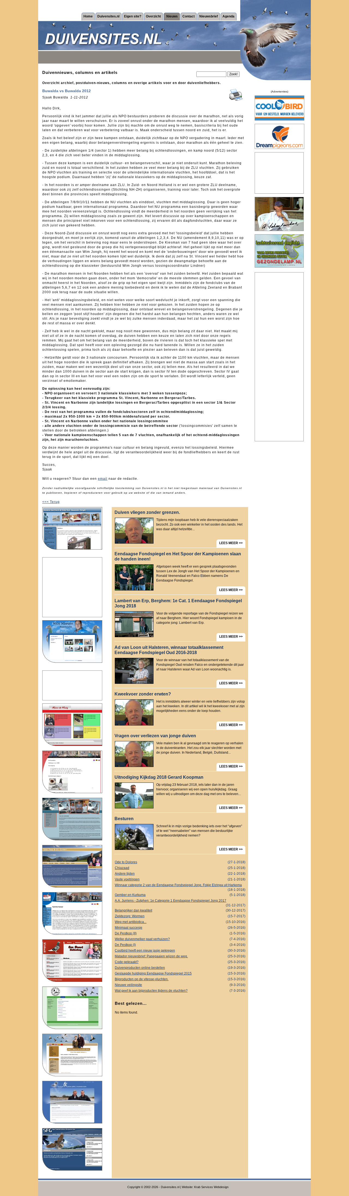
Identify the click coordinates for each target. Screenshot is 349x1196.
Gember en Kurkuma (180, 895)
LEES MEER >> (231, 543)
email (102, 479)
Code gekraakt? (180, 962)
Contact (188, 16)
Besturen (124, 818)
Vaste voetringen (180, 879)
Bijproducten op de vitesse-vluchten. (180, 979)
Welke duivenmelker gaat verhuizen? (180, 939)
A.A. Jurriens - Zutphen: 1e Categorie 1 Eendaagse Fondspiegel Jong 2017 (180, 901)
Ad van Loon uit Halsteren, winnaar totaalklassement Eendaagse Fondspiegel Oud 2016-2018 (169, 650)
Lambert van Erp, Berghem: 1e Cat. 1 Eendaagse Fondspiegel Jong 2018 (178, 603)
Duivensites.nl (108, 16)
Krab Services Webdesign (211, 1187)
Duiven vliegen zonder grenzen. (147, 512)
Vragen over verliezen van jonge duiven (155, 735)
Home (88, 16)
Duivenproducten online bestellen (180, 968)
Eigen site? (132, 16)
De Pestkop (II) (180, 933)
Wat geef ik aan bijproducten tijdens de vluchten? (180, 991)
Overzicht (153, 16)
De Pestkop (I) (180, 945)
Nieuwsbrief (208, 16)
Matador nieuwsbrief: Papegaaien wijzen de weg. (180, 956)
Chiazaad (180, 868)
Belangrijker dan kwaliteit (180, 910)
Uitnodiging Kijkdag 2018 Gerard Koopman (159, 777)
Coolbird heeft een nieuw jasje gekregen (180, 950)
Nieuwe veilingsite (180, 985)
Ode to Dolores (180, 862)
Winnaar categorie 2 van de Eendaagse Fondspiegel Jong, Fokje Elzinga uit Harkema (180, 885)
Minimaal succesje (180, 928)
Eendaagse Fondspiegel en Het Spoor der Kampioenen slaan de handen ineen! (178, 556)
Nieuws (172, 16)
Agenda (228, 16)
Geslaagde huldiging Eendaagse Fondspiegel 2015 (180, 973)
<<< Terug (51, 502)
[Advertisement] (72, 587)
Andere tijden (180, 874)
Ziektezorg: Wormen (180, 916)
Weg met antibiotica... (180, 922)
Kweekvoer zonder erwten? (143, 694)
